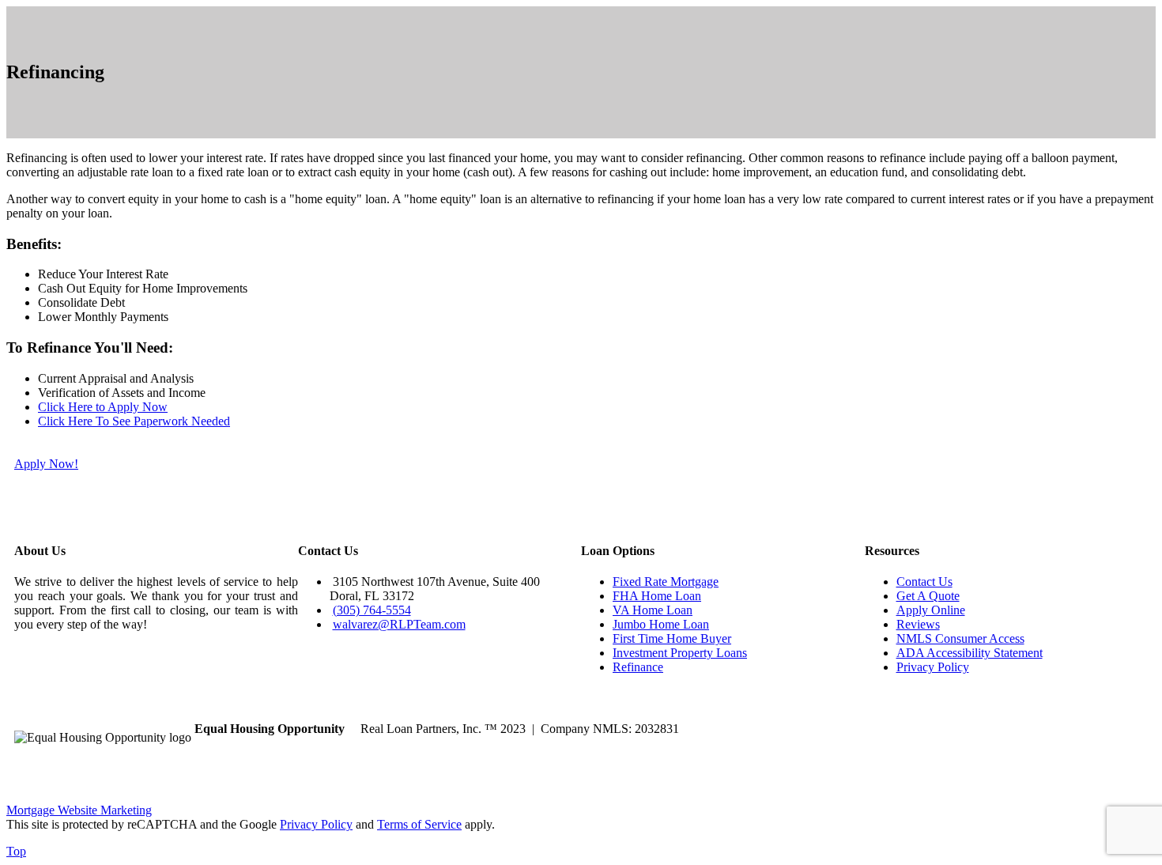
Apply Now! (46, 463)
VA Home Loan (652, 610)
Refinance (638, 667)
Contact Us (924, 581)
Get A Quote (928, 595)
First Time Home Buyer (672, 638)
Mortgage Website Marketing (79, 810)
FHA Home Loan (657, 595)
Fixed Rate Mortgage (666, 581)
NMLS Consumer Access (960, 638)
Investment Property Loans (680, 652)
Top (16, 851)
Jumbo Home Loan (661, 624)
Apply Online (930, 610)
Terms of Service (419, 824)
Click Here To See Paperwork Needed (134, 421)
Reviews (918, 624)
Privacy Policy (932, 667)
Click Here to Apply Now (103, 407)
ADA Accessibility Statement (969, 652)
